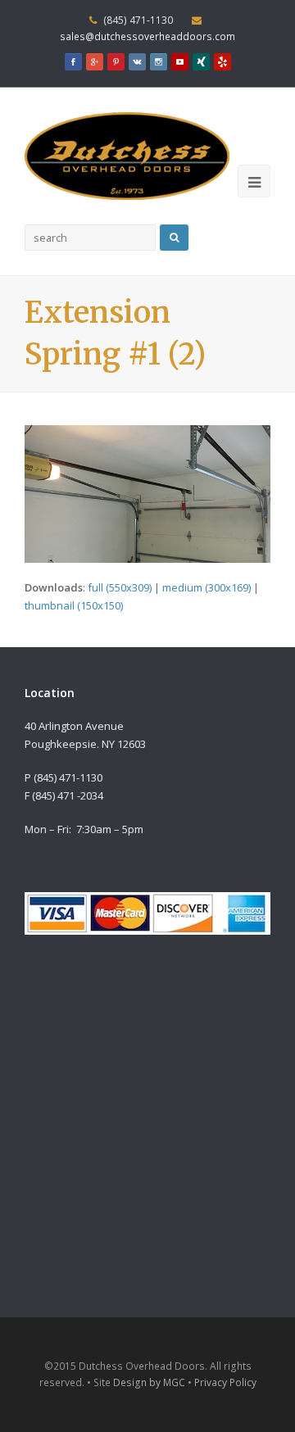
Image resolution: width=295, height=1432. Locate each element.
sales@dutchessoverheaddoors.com (147, 36)
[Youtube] (179, 64)
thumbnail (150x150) (74, 605)
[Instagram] (158, 64)
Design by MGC (149, 1382)
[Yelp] (222, 64)
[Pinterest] (115, 64)
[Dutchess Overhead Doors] (127, 154)
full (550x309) (120, 587)
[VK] (137, 64)
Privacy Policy (225, 1382)
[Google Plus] (94, 64)
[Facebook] (73, 64)
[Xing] (200, 64)
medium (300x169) (206, 587)
